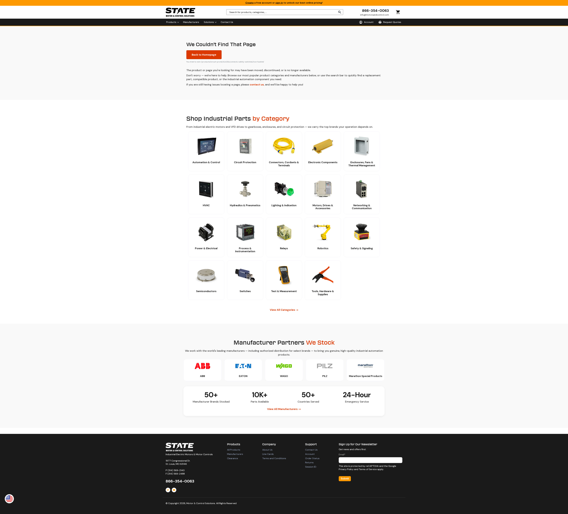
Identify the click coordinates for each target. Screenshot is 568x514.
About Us (267, 449)
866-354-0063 (375, 10)
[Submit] (339, 12)
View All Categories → (284, 310)
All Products (233, 449)
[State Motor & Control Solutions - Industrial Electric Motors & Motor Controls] (180, 447)
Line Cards (268, 454)
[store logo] (180, 12)
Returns (309, 462)
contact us (257, 84)
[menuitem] (172, 22)
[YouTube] (174, 490)
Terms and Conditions (274, 458)
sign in (279, 2)
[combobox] (284, 12)
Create (249, 2)
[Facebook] (168, 490)
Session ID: (311, 466)
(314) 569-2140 (176, 470)
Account (310, 454)
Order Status (312, 458)
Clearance (232, 458)
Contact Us (311, 449)
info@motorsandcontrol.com (374, 14)
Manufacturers (235, 454)
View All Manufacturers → (284, 409)
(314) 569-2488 (176, 473)
